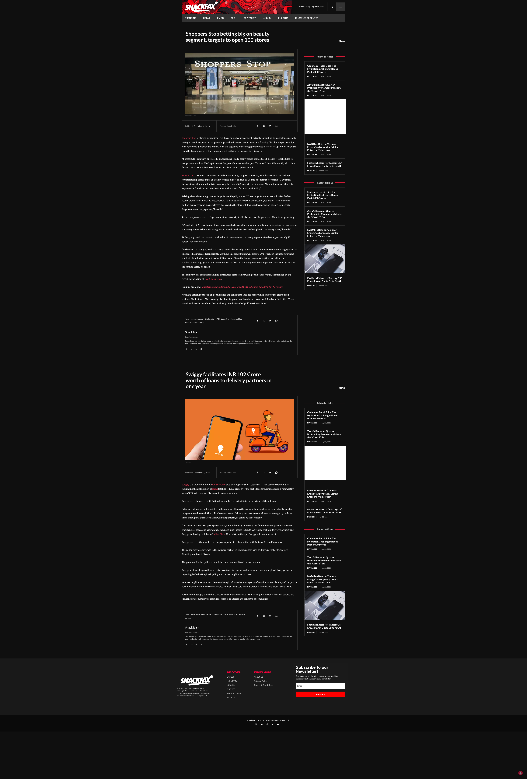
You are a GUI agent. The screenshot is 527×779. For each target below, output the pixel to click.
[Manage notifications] (520, 773)
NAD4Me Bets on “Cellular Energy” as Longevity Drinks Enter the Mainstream (322, 147)
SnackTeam (192, 332)
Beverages (312, 76)
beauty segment (197, 319)
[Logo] (237, 7)
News (342, 41)
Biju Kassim (188, 175)
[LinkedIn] (262, 725)
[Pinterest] (270, 126)
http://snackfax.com (192, 337)
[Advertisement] (325, 116)
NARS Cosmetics (213, 279)
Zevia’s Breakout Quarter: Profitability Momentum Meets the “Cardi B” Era (324, 87)
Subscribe (320, 694)
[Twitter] (272, 725)
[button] (331, 6)
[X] (263, 126)
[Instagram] (191, 348)
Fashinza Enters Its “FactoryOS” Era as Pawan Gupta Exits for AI (324, 164)
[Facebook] (257, 126)
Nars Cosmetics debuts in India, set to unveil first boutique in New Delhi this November (242, 287)
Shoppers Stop (189, 138)
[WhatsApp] (276, 126)
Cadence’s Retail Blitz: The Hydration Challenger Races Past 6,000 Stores (322, 68)
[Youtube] (278, 725)
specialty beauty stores (194, 322)
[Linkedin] (196, 348)
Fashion (311, 170)
